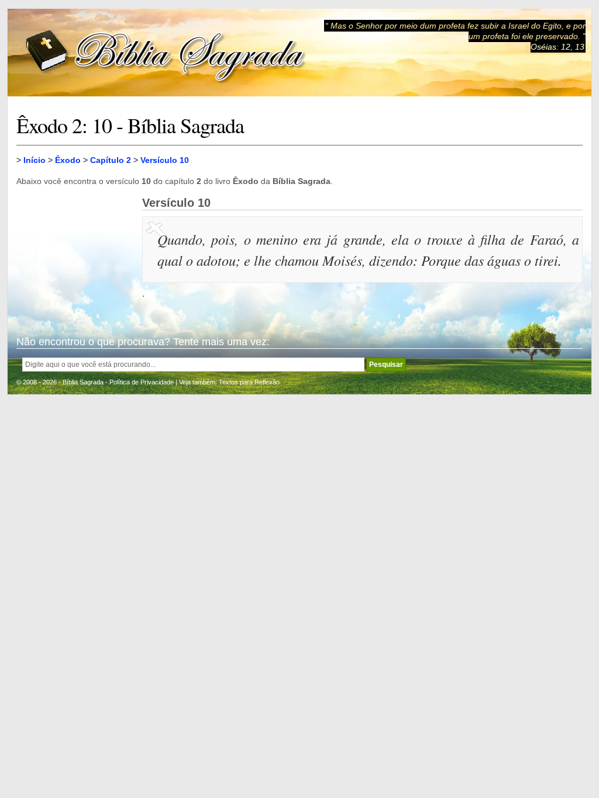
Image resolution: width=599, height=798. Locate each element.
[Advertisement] (74, 254)
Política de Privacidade (141, 382)
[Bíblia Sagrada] (165, 53)
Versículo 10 (164, 160)
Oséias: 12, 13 (557, 46)
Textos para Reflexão (249, 382)
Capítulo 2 (110, 160)
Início (34, 160)
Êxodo (68, 160)
